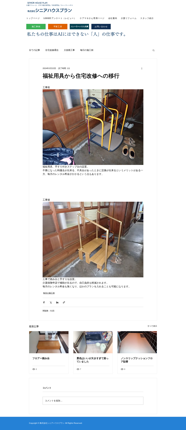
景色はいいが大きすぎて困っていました (93, 360)
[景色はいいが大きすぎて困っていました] (93, 342)
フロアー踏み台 (41, 358)
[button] (153, 50)
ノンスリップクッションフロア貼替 (137, 360)
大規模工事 (69, 50)
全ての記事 (34, 50)
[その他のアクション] (141, 68)
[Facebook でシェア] (44, 302)
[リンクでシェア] (64, 302)
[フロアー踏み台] (48, 342)
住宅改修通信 (51, 50)
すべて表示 (152, 326)
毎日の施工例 (86, 50)
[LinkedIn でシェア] (57, 302)
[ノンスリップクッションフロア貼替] (137, 342)
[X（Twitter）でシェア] (50, 302)
